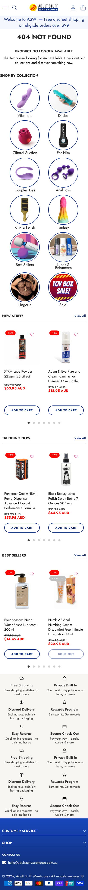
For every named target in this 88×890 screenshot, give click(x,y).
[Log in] (73, 8)
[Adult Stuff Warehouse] (44, 8)
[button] (83, 8)
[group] (25, 100)
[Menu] (5, 8)
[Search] (15, 8)
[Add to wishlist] (32, 334)
